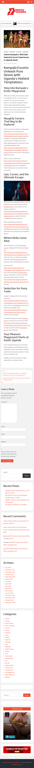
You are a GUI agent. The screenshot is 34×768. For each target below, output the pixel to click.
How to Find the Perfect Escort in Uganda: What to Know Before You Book (16, 529)
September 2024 (10, 602)
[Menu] (3, 2)
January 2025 (9, 593)
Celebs (7, 618)
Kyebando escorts (19, 305)
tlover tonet (7, 527)
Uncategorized (9, 672)
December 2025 (10, 570)
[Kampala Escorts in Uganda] (17, 749)
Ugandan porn (9, 670)
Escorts (6, 51)
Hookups (12, 51)
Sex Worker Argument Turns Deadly (16, 504)
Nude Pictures (9, 649)
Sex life (7, 663)
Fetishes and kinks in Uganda (20, 23)
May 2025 (8, 586)
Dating (7, 621)
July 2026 (8, 567)
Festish (7, 630)
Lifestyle (18, 51)
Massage (8, 642)
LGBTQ (7, 637)
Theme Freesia (18, 764)
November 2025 (10, 572)
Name (3, 426)
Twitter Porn (9, 668)
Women (7, 677)
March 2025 (9, 591)
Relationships (9, 658)
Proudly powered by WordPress (11, 762)
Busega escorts (12, 143)
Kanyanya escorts (19, 259)
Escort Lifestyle (10, 626)
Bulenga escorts (8, 207)
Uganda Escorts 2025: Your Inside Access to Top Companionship (17, 379)
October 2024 (9, 600)
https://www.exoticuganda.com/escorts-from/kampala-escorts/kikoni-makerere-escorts (16, 150)
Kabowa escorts (8, 216)
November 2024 (10, 598)
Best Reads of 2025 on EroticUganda (16, 495)
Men (6, 644)
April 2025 (8, 588)
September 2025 (10, 577)
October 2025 (9, 574)
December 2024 (10, 595)
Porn (6, 654)
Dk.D (5, 63)
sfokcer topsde (7, 521)
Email (3, 434)
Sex (6, 660)
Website (3, 442)
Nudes (7, 651)
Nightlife (25, 51)
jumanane (6, 548)
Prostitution (8, 656)
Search (5, 472)
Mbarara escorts (11, 229)
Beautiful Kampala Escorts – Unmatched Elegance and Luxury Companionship (15, 374)
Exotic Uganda (8, 347)
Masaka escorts (11, 165)
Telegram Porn (9, 665)
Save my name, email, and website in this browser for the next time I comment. (9, 454)
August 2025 (9, 579)
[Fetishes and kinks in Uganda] (9, 23)
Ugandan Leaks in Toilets (12, 497)
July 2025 (8, 581)
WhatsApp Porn (10, 674)
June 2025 (8, 584)
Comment (4, 402)
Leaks (7, 635)
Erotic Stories (9, 623)
